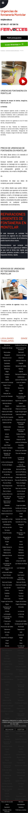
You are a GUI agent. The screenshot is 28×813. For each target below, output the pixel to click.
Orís (21, 640)
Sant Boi (20, 417)
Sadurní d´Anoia (7, 508)
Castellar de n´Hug (21, 522)
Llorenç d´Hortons (7, 494)
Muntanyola (21, 437)
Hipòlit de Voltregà (7, 477)
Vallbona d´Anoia (7, 555)
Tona (7, 442)
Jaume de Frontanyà (7, 382)
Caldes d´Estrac (21, 434)
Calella (7, 379)
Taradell (21, 598)
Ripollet (21, 393)
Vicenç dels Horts (7, 511)
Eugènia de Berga (7, 348)
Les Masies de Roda (21, 563)
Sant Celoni (21, 575)
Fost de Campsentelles (21, 465)
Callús (7, 377)
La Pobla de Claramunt (21, 458)
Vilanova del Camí (21, 420)
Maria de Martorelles (7, 578)
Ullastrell (21, 358)
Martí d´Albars (7, 491)
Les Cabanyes (21, 568)
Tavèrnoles (7, 598)
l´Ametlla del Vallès (21, 621)
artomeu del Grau (7, 420)
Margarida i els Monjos (21, 533)
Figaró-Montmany (21, 604)
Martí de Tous (7, 488)
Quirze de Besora (7, 472)
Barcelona (7, 345)
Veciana (21, 547)
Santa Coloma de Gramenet (21, 348)
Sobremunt (21, 537)
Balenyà (21, 369)
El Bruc (7, 590)
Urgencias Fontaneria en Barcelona (12, 50)
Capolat (21, 363)
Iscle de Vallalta (20, 382)
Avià (21, 632)
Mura (7, 390)
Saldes (7, 561)
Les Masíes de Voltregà (7, 564)
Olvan (7, 643)
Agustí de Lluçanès (21, 400)
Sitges (7, 541)
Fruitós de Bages (7, 465)
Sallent (21, 403)
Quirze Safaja (7, 469)
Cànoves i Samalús (7, 448)
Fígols (7, 604)
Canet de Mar (7, 450)
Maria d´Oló (7, 360)
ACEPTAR (21, 729)
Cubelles (7, 593)
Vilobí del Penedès (21, 585)
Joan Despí (7, 445)
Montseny (7, 439)
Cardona (21, 807)
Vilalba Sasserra (7, 547)
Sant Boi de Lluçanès (7, 417)
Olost (20, 643)
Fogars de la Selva (21, 601)
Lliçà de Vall (7, 587)
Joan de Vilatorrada (21, 379)
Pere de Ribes (7, 483)
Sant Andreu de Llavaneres (21, 397)
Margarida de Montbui (7, 538)
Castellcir (7, 807)
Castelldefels (21, 804)
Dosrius (21, 590)
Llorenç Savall (21, 491)
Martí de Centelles (21, 488)
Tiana (21, 527)
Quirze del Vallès (21, 469)
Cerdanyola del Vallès (21, 624)
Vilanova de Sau (21, 355)
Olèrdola (21, 802)
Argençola (21, 635)
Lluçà (7, 640)
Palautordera (21, 501)
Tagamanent (21, 629)
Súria (7, 558)
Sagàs (21, 637)
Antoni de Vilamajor (7, 396)
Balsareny (7, 369)
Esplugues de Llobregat (7, 607)
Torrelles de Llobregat (20, 646)
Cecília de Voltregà (20, 508)
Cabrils (21, 371)
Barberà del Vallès (21, 366)
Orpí (7, 544)
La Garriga (21, 614)
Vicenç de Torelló (21, 511)
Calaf (20, 516)
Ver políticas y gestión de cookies (15, 725)
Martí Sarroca (21, 485)
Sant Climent (7, 575)
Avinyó (7, 434)
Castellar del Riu (7, 522)
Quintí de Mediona (21, 472)
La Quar (21, 572)
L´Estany (21, 617)
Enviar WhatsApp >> (13, 44)
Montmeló (21, 626)
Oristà (21, 544)
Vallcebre (21, 552)
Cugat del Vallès (21, 505)
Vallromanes (7, 550)
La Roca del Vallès (7, 572)
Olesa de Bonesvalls (7, 802)
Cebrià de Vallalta (21, 414)
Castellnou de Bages (7, 637)
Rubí (21, 390)
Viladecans (21, 427)
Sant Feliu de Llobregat (7, 497)
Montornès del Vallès (7, 626)
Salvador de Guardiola (7, 454)
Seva (20, 541)
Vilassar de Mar (21, 439)
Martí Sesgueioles (7, 485)
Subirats (21, 558)
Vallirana (20, 550)
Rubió (21, 385)
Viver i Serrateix (7, 585)
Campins (7, 374)
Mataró (7, 406)
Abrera (7, 596)
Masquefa (21, 524)
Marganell (7, 355)
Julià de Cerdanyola (21, 442)
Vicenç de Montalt (7, 414)
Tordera (21, 593)
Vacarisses (21, 555)
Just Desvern (21, 494)
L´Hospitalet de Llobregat (7, 617)
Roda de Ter (7, 393)
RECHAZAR (9, 729)
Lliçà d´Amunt (21, 587)
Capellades (7, 366)
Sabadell (7, 505)
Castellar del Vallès (21, 519)
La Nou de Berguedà (7, 462)
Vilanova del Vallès (7, 411)
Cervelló (7, 624)
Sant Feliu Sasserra (7, 480)
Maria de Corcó (7, 358)
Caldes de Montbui (21, 477)
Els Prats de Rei (7, 527)
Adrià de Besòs (7, 403)
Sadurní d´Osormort (7, 513)
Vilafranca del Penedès (21, 423)
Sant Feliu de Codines (21, 497)
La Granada (7, 614)
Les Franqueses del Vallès (7, 568)
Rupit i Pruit (7, 385)
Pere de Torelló (7, 457)
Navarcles (21, 388)
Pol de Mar (7, 474)
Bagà (7, 371)
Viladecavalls (7, 427)
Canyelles (21, 445)
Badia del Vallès (21, 406)
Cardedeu (7, 363)
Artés (7, 635)
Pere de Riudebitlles (21, 480)
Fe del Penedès (7, 533)
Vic (7, 516)
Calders (7, 437)
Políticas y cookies (21, 810)
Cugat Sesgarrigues (21, 411)
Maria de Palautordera (21, 578)
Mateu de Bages (21, 483)
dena (7, 804)
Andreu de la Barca (7, 400)
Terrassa (7, 530)
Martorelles (7, 352)
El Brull (7, 611)
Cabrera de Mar (7, 422)
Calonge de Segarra (21, 374)
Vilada (21, 513)
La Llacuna (21, 611)
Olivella (7, 646)
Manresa (7, 388)
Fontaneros (3, 50)
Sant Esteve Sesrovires (7, 501)
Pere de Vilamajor (21, 453)
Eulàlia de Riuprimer (21, 345)
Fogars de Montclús (7, 601)
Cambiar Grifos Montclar (7, 810)
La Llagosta (21, 462)
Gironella (21, 607)
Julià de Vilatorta (21, 360)
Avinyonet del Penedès (21, 430)
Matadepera (7, 524)
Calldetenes (20, 377)
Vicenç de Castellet (21, 450)
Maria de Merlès (21, 582)
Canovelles (21, 448)
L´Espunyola (7, 621)
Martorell (21, 352)
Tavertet (21, 596)
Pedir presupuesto (14, 38)
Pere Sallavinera (21, 474)
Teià (21, 530)
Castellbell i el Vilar (7, 519)
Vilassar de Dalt (7, 409)
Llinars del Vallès (21, 561)
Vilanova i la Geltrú (21, 409)
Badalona (7, 429)
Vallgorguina (7, 552)
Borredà (7, 632)
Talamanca (7, 629)
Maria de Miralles (7, 582)
